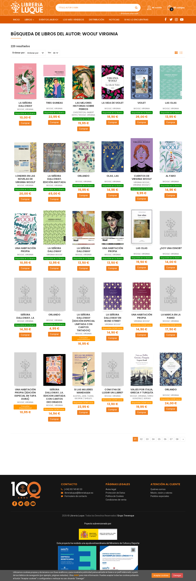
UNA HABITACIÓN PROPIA (25, 249)
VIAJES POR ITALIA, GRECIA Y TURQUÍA (141, 391)
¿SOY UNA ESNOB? (171, 248)
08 (177, 439)
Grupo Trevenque (125, 515)
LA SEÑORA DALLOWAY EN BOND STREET (112, 318)
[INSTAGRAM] (176, 19)
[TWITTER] (170, 19)
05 (159, 439)
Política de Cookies (115, 496)
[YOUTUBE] (181, 19)
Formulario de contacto (76, 496)
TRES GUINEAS (54, 103)
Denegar (177, 575)
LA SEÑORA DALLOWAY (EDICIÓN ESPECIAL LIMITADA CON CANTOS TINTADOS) (83, 322)
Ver (49, 53)
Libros (29, 19)
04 (153, 439)
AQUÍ (76, 575)
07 (171, 439)
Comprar (25, 123)
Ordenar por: (18, 53)
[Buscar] (136, 7)
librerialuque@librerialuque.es (79, 493)
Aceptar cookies (161, 575)
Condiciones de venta (116, 499)
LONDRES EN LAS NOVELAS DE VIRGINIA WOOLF (25, 179)
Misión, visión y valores (161, 493)
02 (141, 439)
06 (165, 439)
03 (147, 439)
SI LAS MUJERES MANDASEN (83, 391)
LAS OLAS (171, 103)
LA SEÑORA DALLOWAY (25, 104)
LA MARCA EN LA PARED (171, 316)
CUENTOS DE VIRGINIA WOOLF (142, 177)
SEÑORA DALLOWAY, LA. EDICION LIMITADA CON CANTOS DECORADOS (54, 396)
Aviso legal (111, 489)
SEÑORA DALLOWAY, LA (25, 316)
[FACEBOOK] (165, 19)
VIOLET (142, 103)
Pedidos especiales (160, 496)
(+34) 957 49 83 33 (73, 489)
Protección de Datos (115, 493)
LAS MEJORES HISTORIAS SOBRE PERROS (83, 106)
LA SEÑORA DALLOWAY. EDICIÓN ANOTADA (54, 179)
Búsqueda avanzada (129, 13)
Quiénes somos (158, 489)
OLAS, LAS (113, 176)
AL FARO (171, 176)
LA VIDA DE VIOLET (113, 103)
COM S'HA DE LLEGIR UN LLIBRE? (112, 391)
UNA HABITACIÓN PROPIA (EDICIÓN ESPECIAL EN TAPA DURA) (25, 394)
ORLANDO (83, 176)
